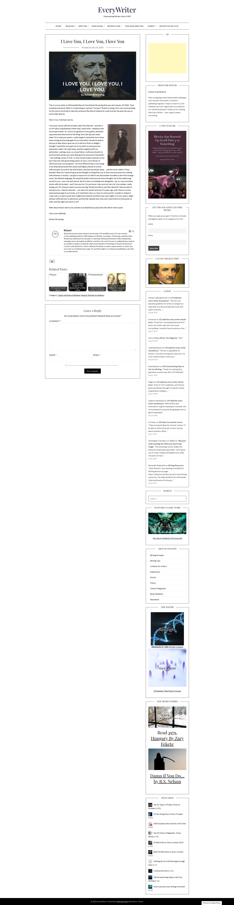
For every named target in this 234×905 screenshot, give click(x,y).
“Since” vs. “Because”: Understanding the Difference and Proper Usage (167, 444)
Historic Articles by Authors (92, 295)
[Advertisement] (167, 58)
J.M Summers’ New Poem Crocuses (167, 691)
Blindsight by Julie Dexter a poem (167, 646)
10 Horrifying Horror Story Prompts (168, 814)
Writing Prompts (157, 555)
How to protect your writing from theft (169, 886)
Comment (55, 321)
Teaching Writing (134, 26)
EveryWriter (117, 9)
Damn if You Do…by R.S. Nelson (167, 778)
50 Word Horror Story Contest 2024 (168, 842)
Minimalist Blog (122, 901)
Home (58, 26)
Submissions (81, 249)
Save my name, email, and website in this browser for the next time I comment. (93, 365)
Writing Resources (175, 465)
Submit (151, 26)
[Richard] (55, 238)
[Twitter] (133, 231)
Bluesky (93, 246)
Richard (67, 230)
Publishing (97, 26)
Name (52, 355)
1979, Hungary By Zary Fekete (167, 738)
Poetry (153, 583)
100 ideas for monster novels (170, 422)
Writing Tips (155, 561)
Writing (83, 26)
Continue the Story (161, 871)
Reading (70, 26)
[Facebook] (129, 231)
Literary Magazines (158, 588)
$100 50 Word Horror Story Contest (168, 852)
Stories (153, 577)
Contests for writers (158, 566)
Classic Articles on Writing (69, 295)
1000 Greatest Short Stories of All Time (169, 823)
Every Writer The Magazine (166, 338)
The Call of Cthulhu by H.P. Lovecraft (167, 538)
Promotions (113, 26)
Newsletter (73, 251)
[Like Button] (52, 261)
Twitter (86, 246)
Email (96, 355)
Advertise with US (169, 26)
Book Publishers (156, 594)
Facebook (99, 246)
